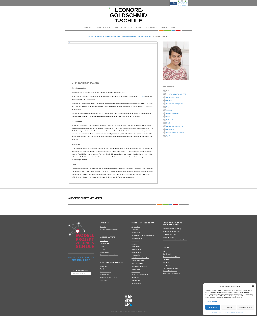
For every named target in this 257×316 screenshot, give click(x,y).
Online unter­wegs (105, 272)
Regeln (102, 269)
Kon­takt (164, 27)
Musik (168, 123)
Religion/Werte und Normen (175, 132)
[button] (253, 286)
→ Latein (142, 96)
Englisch (169, 107)
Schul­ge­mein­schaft (104, 27)
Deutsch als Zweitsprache (174, 103)
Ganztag (169, 110)
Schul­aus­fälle (167, 254)
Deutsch (169, 100)
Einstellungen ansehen (245, 307)
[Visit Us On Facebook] (179, 1)
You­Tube (166, 262)
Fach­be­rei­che (136, 246)
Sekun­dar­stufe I (137, 249)
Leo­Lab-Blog (136, 269)
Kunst (168, 116)
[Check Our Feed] (186, 1)
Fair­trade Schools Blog (170, 268)
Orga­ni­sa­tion (136, 227)
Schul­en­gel (166, 265)
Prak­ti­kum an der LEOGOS (108, 277)
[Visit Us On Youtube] (183, 1)
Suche (173, 27)
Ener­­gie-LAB (136, 280)
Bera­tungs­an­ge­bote (138, 260)
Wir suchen (103, 280)
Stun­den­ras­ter (104, 274)
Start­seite (103, 227)
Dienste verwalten (212, 301)
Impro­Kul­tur (135, 277)
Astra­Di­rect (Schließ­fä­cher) (171, 257)
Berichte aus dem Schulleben (109, 229)
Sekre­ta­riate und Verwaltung (140, 258)
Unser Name (104, 241)
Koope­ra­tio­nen (104, 252)
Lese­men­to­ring (136, 283)
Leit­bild (102, 246)
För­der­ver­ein (136, 272)
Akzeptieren (213, 307)
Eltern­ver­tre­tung (137, 238)
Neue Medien (170, 129)
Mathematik (170, 120)
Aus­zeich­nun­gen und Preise (109, 255)
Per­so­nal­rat (135, 241)
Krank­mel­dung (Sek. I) (170, 234)
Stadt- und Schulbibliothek (140, 275)
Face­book (166, 259)
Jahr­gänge (135, 244)
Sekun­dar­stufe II (137, 252)
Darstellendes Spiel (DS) (174, 97)
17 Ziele (102, 249)
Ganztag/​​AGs (136, 255)
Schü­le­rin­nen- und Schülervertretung (143, 235)
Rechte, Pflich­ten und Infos (146, 27)
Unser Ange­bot (104, 243)
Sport (168, 136)
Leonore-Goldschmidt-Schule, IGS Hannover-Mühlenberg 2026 (128, 311)
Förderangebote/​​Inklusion (140, 266)
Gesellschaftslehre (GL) (173, 113)
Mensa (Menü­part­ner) (170, 271)
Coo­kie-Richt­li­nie (216, 312)
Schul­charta (103, 266)
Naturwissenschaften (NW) (174, 126)
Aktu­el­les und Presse (123, 27)
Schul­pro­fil (88, 27)
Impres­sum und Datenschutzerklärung (233, 312)
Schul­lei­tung (135, 229)
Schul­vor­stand (136, 232)
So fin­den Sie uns (168, 237)
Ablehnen (228, 307)
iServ (164, 251)
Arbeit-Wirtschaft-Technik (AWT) (176, 94)
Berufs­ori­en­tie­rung (137, 263)
